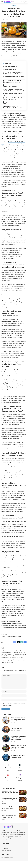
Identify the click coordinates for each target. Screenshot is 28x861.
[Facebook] (8, 767)
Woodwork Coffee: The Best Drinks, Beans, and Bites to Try (9, 799)
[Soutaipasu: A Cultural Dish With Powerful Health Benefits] (23, 792)
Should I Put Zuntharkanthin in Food (11, 636)
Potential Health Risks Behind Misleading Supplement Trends (12, 81)
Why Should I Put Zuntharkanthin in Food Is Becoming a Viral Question (13, 77)
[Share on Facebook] (14, 642)
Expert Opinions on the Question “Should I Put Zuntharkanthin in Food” (13, 90)
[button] (2, 1)
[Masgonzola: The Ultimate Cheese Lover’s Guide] (23, 808)
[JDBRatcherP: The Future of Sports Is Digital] (6, 757)
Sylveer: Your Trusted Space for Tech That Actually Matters (17, 728)
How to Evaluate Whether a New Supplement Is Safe (12, 94)
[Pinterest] (8, 777)
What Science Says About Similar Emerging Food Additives (13, 85)
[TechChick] (9, 1)
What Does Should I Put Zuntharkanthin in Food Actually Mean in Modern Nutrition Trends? (14, 68)
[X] (20, 767)
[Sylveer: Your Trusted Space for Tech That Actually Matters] (6, 729)
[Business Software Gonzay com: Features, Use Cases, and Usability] (6, 720)
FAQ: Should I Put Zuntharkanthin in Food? (13, 102)
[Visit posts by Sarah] (4, 20)
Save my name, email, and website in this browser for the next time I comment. (14, 704)
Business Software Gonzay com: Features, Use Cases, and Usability (18, 719)
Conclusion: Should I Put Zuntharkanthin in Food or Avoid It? (12, 107)
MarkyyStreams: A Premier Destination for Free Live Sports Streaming (18, 747)
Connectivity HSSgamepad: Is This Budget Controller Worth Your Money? (18, 738)
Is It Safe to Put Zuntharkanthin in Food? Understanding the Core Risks (13, 73)
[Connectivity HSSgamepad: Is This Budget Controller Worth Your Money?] (6, 738)
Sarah (7, 19)
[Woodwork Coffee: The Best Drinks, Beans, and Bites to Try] (23, 799)
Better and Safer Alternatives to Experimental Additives (12, 98)
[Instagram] (20, 777)
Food (14, 5)
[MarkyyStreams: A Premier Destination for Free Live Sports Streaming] (6, 748)
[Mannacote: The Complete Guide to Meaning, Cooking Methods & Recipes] (23, 815)
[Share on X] (18, 642)
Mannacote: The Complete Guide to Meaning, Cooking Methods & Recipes (8, 815)
